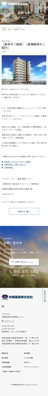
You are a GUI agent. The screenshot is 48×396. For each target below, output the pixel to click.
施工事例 (5, 358)
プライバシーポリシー (31, 367)
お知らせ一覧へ (24, 211)
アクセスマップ (8, 321)
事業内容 (5, 353)
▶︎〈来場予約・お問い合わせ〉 (14, 164)
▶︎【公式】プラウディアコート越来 (16, 161)
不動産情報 (5, 362)
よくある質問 (28, 358)
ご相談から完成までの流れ (11, 371)
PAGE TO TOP (45, 296)
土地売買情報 (6, 367)
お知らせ (27, 362)
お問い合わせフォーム (24, 262)
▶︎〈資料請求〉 (8, 167)
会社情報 (27, 353)
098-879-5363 (26, 271)
